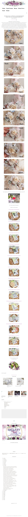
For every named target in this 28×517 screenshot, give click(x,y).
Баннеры (7, 10)
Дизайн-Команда (9, 8)
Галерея (3, 10)
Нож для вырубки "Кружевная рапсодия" (14, 221)
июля (4, 462)
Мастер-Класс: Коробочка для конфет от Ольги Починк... (9, 483)
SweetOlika (19, 515)
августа (4, 461)
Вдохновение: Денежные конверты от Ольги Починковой (10, 467)
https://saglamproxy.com (7, 402)
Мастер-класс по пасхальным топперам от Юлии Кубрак (9, 466)
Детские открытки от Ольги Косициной (7, 484)
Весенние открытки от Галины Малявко (8, 470)
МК (7, 453)
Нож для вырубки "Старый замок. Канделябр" (14, 255)
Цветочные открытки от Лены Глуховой (8, 468)
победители (4, 454)
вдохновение (12, 453)
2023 (3, 458)
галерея (16, 453)
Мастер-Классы (21, 8)
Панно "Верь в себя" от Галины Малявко (8, 479)
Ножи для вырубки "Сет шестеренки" (14, 335)
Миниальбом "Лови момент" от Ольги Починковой (9, 474)
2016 (3, 496)
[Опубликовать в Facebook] (12, 376)
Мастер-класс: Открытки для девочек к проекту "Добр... (9, 480)
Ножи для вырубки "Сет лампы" (14, 346)
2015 (3, 497)
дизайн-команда (19, 453)
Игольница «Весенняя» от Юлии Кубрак (8, 477)
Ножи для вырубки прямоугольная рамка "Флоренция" (14, 323)
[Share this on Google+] (14, 376)
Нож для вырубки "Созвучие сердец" (14, 244)
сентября (5, 460)
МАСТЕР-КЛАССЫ (4, 453)
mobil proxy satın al (6, 405)
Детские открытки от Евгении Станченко (8, 488)
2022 (3, 491)
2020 (3, 493)
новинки (25, 453)
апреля (4, 464)
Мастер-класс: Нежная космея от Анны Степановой (9, 473)
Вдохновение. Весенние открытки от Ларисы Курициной (10, 475)
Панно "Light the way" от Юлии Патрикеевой (8, 469)
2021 (3, 492)
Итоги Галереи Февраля (6, 487)
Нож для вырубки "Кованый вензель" (14, 209)
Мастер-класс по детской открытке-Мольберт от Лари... (9, 485)
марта (4, 465)
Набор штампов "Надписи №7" (14, 312)
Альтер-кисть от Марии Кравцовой (7, 476)
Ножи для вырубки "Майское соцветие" (14, 289)
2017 (3, 495)
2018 (3, 494)
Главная (3, 8)
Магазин (15, 8)
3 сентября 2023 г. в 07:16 (9, 401)
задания (22, 453)
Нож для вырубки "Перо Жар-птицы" (14, 232)
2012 (3, 499)
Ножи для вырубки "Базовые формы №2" (14, 278)
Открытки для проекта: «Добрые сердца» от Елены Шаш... (10, 481)
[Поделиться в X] (13, 376)
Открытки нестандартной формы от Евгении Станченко (9, 472)
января (4, 490)
